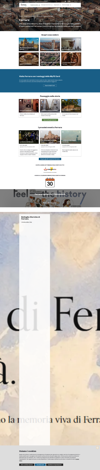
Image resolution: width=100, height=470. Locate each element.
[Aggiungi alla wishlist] (77, 20)
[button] (75, 1)
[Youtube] (69, 1)
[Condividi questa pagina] (79, 20)
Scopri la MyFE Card (50, 85)
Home (21, 16)
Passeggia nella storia (50, 96)
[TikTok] (71, 1)
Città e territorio (42, 16)
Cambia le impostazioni (55, 464)
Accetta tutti (40, 464)
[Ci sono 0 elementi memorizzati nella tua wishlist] (78, 1)
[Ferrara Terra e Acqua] (24, 5)
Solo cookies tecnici (27, 464)
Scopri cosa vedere (50, 35)
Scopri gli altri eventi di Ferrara (50, 159)
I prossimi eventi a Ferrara (50, 127)
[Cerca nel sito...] (80, 1)
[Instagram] (67, 1)
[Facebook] (65, 1)
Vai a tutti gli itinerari (50, 120)
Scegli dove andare (29, 16)
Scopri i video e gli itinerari (50, 202)
